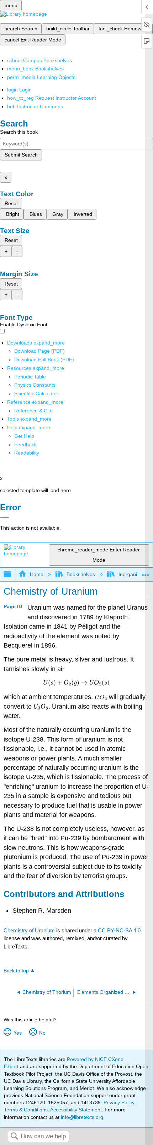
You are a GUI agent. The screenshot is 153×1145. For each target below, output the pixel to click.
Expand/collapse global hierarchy (12, 574)
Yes (17, 1033)
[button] (25, 444)
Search (14, 1136)
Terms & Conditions (26, 1109)
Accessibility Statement (76, 1109)
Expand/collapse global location (145, 572)
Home (36, 574)
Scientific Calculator (36, 393)
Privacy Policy (119, 1102)
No (42, 1033)
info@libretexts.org (81, 1117)
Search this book (19, 132)
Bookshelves (80, 574)
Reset (11, 203)
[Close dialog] (4, 517)
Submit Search (21, 155)
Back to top (16, 970)
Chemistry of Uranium (29, 930)
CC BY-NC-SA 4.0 (119, 930)
